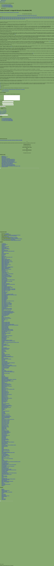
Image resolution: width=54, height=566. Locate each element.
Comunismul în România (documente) (7, 354)
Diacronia (3, 366)
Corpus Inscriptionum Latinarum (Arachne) (7, 357)
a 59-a (6, 18)
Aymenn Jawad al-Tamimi (5, 299)
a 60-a (8, 18)
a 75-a (38, 18)
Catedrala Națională (4, 537)
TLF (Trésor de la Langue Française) (7, 520)
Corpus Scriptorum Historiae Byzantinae (7, 359)
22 (3, 112)
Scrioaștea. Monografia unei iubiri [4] (16, 286)
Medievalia (3, 428)
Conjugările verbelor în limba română (7, 355)
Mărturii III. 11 (4, 202)
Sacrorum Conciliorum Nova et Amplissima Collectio (9, 491)
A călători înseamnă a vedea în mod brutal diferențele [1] (9, 208)
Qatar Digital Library (4, 482)
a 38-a (19, 17)
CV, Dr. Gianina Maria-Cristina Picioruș (7, 5)
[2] (0, 85)
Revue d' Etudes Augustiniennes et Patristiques (8, 488)
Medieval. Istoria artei (4, 427)
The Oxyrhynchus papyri (5, 514)
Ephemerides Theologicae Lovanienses (7, 386)
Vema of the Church (4, 524)
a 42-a (27, 17)
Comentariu (2, 100)
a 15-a (27, 16)
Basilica (3, 535)
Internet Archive (4, 541)
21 (2, 112)
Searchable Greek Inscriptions (6, 496)
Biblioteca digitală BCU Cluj (5, 536)
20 (1, 112)
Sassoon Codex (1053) (5, 492)
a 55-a (52, 17)
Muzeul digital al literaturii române (6, 453)
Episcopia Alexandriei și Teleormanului (7, 538)
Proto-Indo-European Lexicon (6, 481)
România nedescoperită (5, 489)
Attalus (3, 298)
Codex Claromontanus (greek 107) (6, 332)
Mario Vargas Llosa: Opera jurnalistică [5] (7, 209)
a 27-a (51, 16)
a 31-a (5, 17)
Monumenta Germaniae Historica (6, 451)
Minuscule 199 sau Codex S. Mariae (6, 430)
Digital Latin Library (4, 377)
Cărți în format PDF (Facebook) (6, 321)
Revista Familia (4, 484)
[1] (15, 34)
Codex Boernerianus (4, 331)
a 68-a (24, 18)
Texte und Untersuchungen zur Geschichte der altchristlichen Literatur (11, 507)
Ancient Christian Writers (5, 294)
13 (1, 111)
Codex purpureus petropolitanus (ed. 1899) (7, 340)
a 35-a (13, 17)
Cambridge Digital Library (5, 318)
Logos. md (3, 421)
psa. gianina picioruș (6, 89)
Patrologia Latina (4, 474)
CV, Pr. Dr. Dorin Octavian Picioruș (6, 4)
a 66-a (20, 18)
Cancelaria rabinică (4, 319)
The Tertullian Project (4, 518)
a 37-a (17, 17)
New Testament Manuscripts (5, 457)
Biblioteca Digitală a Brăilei (5, 308)
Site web (1, 104)
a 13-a (23, 16)
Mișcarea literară (4, 448)
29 (3, 113)
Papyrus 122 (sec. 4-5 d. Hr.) (5, 468)
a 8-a (14, 16)
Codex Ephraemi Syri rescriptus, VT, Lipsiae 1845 (8, 335)
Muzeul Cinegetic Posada (5, 452)
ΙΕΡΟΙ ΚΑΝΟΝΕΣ (4, 526)
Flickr (2, 539)
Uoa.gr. (3, 523)
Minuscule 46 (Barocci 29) (5, 438)
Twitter (3, 544)
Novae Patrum (4, 459)
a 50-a (42, 17)
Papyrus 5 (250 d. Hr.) (5, 470)
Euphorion (3, 387)
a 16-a (29, 16)
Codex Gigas (3, 337)
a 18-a (33, 16)
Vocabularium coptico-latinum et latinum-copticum (8, 525)
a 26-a (49, 16)
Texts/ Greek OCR (4, 508)
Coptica (3, 356)
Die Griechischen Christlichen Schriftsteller (7, 376)
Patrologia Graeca (4, 473)
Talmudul (3, 506)
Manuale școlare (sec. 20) (5, 423)
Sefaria (3, 497)
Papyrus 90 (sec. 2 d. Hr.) (5, 472)
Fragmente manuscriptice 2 (5, 90)
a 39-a (21, 17)
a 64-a (16, 18)
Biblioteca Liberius (4, 312)
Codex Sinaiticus (4, 346)
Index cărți (3, 399)
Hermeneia (3, 396)
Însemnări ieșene (4, 401)
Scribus (3, 494)
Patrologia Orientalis (4, 475)
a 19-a (35, 16)
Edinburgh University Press (5, 383)
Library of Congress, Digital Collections (7, 417)
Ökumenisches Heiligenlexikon (6, 461)
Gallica (3, 392)
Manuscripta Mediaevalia (5, 424)
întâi (2, 16)
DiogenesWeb (3, 378)
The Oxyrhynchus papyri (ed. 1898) (6, 515)
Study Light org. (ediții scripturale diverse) (7, 504)
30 (4, 113)
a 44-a (30, 17)
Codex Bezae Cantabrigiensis (6, 329)
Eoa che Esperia (4, 385)
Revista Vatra (3, 486)
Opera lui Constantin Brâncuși (6, 463)
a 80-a (48, 18)
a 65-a (18, 18)
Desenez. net (3, 365)
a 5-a (9, 16)
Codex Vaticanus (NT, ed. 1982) (6, 348)
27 (1, 113)
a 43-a (28, 17)
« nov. (1, 114)
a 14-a (25, 16)
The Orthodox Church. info (5, 513)
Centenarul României (4, 324)
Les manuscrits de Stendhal (5, 413)
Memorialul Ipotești (4, 429)
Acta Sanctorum (4, 291)
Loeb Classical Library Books (6, 419)
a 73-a (34, 18)
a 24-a (45, 16)
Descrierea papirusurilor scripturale (6, 364)
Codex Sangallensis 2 (4, 342)
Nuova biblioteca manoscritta (5, 460)
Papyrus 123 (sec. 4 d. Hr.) (5, 469)
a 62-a (12, 18)
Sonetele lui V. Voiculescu (14, 284)
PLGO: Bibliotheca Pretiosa (5, 477)
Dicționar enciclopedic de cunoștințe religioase (8, 370)
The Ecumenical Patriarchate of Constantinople (8, 512)
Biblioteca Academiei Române (6, 305)
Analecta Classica (4, 293)
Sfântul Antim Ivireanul (12, 89)
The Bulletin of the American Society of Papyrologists (9, 510)
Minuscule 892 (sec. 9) (5, 447)
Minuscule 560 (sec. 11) (5, 441)
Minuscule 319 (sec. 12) (5, 434)
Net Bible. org (3, 455)
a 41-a (25, 17)
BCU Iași (3, 301)
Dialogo (3, 367)
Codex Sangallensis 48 (5, 343)
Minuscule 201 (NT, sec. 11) (5, 431)
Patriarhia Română (4, 542)
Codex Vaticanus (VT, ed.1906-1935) (7, 349)
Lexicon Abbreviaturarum (5, 414)
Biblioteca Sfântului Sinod (5, 314)
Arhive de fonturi (6, 282)
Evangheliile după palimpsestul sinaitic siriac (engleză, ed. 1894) (10, 388)
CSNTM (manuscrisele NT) (5, 360)
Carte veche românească (5, 320)
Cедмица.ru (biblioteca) (5, 361)
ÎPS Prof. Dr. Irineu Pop (5, 404)
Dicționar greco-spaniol (5, 372)
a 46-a (34, 17)
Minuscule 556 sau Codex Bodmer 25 (7, 440)
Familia (3, 389)
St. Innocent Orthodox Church (6, 501)
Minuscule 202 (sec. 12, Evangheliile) (7, 432)
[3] (11, 46)
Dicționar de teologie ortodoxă (6, 369)
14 (2, 111)
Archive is (3, 295)
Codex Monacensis (4, 338)
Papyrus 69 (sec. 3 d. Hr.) (5, 471)
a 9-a (15, 16)
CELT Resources (4, 323)
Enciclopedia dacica (4, 384)
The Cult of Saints (4, 511)
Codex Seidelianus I (4, 345)
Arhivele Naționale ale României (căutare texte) (8, 297)
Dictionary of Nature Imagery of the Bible (7, 375)
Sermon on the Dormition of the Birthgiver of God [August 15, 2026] (11, 212)
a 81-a (50, 18)
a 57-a (2, 18)
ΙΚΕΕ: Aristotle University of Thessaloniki (7, 527)
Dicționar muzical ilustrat (5, 374)
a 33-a (9, 17)
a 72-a (32, 18)
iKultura (3, 398)
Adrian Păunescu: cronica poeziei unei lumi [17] (8, 205)
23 (4, 112)
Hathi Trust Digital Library (5, 395)
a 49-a (40, 17)
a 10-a (17, 16)
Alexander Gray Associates (5, 292)
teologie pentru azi (18, 89)
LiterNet (3, 418)
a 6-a (10, 16)
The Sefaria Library (4, 517)
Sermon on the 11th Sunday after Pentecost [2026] (8, 211)
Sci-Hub (3, 493)
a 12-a (21, 16)
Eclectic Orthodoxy (4, 382)
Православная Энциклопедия (6, 530)
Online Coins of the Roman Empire (6, 462)
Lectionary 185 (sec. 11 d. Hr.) (6, 412)
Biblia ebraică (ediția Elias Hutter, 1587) (7, 303)
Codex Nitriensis (4, 339)
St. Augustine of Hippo (5, 500)
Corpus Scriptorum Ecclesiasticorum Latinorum (8, 358)
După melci (7, 279)
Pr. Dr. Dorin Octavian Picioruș (9, 12)
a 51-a (44, 17)
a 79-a (46, 18)
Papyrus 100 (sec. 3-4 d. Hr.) (5, 466)
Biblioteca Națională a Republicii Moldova (7, 313)
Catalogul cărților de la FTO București (7, 322)
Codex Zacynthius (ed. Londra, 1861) (7, 352)
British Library (4, 316)
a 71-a (30, 18)
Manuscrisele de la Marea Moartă (6, 426)
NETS (2, 456)
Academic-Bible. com (5, 290)
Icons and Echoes (4, 397)
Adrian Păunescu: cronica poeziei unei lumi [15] (8, 207)
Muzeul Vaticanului (4, 454)
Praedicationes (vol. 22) (7, 280)
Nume (1, 101)
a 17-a (31, 16)
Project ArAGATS (4, 480)
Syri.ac (3, 505)
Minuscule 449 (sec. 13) (5, 437)
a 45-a (32, 17)
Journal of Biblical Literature (5, 409)
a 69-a (26, 18)
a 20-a (37, 16)
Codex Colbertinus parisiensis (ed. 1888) (7, 333)
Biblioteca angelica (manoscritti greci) (7, 306)
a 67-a (22, 18)
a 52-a (46, 17)
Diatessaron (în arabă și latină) (6, 368)
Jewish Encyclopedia (4, 407)
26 (0, 113)
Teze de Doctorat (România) (5, 509)
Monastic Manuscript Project (5, 449)
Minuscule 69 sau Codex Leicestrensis (7, 444)
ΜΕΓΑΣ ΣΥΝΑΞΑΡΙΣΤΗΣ (5, 528)
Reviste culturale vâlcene (5, 487)
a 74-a (36, 18)
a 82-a (52, 18)
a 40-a (23, 17)
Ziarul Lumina (4, 545)
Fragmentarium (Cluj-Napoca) (6, 391)
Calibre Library (4, 317)
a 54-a (50, 17)
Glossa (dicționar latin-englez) (6, 394)
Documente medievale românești (6, 379)
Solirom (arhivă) (4, 499)
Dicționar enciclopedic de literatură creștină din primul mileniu (10, 371)
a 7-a (12, 16)
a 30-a (3, 17)
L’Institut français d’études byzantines (7, 411)
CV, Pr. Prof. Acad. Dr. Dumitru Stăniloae (7, 120)
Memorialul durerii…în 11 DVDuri (12, 283)
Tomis (2, 521)
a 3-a (5, 16)
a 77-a (42, 18)
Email (1, 103)
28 (2, 113)
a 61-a (10, 18)
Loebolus (3, 420)
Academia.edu (4, 289)
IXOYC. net (3, 406)
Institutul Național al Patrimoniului (6, 402)
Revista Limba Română (5, 485)
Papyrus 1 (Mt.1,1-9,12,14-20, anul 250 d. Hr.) (8, 465)
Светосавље (3, 531)
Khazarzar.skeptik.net (4, 410)
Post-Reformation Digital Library (6, 478)
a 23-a (43, 16)
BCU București (4, 300)
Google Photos (4, 540)
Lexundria (3, 415)
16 (4, 111)
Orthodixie (3, 464)
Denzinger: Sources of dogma (6, 363)
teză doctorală (23, 89)
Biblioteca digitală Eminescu (5, 309)
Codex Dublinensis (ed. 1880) (6, 334)
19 (0, 112)
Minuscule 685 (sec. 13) (5, 443)
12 (0, 111)
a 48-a (38, 17)
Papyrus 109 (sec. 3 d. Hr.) (5, 467)
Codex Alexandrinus (4, 326)
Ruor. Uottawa (4, 490)
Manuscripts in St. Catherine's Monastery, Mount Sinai (9, 425)
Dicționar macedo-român (5, 373)
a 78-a (44, 18)
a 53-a (48, 17)
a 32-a (7, 17)
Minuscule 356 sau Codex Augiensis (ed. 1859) (8, 435)
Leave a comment (16, 12)
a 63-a (14, 18)
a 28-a (53, 16)
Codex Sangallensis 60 (5, 344)
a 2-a (4, 16)
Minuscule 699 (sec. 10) (5, 445)
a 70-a (28, 18)
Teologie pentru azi (2, 1)
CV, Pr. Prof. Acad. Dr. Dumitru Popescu (7, 119)
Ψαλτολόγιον (3, 529)
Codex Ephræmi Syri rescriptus (6, 336)
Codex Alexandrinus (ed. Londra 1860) (7, 327)
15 (3, 111)
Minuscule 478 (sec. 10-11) (5, 439)
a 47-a (36, 17)
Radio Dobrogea (4, 483)
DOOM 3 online (4, 380)
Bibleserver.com (4, 302)
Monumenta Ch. (4, 450)
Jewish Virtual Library (5, 408)
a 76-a (40, 18)
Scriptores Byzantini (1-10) (5, 495)
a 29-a (1, 17)
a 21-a (39, 16)
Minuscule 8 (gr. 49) (4, 446)
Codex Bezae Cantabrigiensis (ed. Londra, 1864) (8, 330)
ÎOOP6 (3, 403)
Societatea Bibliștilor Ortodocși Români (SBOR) (8, 498)
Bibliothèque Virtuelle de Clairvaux (6, 315)
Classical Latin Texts (4, 325)
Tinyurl (3, 543)
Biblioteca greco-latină (5, 311)
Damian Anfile (4, 362)
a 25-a (47, 16)
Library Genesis (4, 416)
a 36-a (15, 17)
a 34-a (11, 17)
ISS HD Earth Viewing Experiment (6, 405)
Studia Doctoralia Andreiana (5, 503)
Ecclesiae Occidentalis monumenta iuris (7, 381)
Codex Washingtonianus (5, 351)
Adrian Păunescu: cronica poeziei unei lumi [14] (8, 210)
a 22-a (41, 16)
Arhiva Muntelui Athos (5, 296)
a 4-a (7, 16)
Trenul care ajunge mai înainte (6, 204)
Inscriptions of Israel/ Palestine (6, 400)
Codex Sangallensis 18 (5, 341)
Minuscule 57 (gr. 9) (4, 442)
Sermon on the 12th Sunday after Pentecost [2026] (8, 206)
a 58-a (4, 18)
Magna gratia (3, 422)
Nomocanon (3, 458)
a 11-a (19, 16)
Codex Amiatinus (4, 328)
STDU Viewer (4, 502)
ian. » (3, 114)
